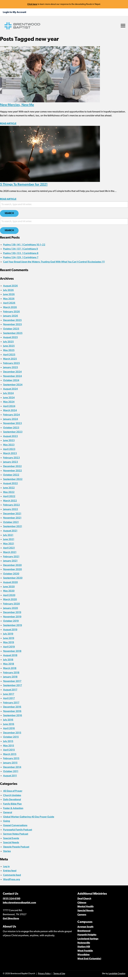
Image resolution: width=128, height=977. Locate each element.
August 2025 (10, 337)
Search (9, 213)
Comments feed (12, 874)
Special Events (11, 838)
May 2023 (9, 444)
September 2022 (12, 479)
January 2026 (10, 315)
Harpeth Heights (86, 935)
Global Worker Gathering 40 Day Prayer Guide (28, 816)
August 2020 (10, 582)
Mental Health (85, 906)
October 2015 (11, 736)
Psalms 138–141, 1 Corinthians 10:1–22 (24, 244)
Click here (32, 4)
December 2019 (12, 612)
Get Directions (11, 918)
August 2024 (10, 388)
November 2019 (12, 616)
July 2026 (8, 290)
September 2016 (12, 715)
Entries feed (9, 870)
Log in (6, 866)
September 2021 (12, 526)
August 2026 (10, 285)
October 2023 (11, 427)
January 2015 (10, 762)
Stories (7, 851)
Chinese (81, 902)
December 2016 (12, 706)
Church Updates (12, 795)
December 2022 (12, 466)
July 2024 (8, 393)
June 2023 (9, 440)
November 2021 (12, 517)
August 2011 (10, 775)
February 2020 (11, 603)
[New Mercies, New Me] (50, 74)
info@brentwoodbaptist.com (19, 902)
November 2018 (12, 651)
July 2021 (8, 535)
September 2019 (12, 625)
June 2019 (8, 638)
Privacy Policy (44, 973)
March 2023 (10, 453)
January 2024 (10, 418)
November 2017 (12, 681)
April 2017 (9, 698)
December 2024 (12, 371)
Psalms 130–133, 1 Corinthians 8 (20, 253)
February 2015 (11, 758)
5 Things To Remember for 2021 (24, 184)
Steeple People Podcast (16, 846)
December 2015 (12, 732)
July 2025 (8, 341)
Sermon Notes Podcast (15, 833)
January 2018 (10, 676)
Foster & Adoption (13, 808)
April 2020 (9, 595)
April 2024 (9, 406)
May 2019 (8, 642)
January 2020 (10, 608)
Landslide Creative (116, 973)
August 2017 (10, 689)
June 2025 (9, 345)
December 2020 (12, 565)
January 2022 (10, 509)
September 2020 (12, 577)
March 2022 (10, 500)
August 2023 (10, 436)
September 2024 (12, 384)
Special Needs (11, 842)
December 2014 (12, 767)
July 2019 (8, 633)
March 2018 (9, 668)
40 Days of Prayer (12, 790)
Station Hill (83, 947)
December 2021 (12, 513)
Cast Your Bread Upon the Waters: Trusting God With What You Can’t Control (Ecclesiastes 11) (54, 261)
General (7, 812)
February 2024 (11, 414)
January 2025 (10, 367)
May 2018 (8, 663)
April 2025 (9, 354)
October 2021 (11, 522)
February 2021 (11, 556)
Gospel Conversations (15, 825)
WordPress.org (11, 879)
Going (6, 820)
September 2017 (12, 685)
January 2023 (10, 461)
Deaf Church (84, 898)
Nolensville (83, 943)
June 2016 (8, 724)
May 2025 (9, 350)
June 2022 (9, 487)
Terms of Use (59, 973)
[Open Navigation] (123, 25)
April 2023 (9, 449)
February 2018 (11, 672)
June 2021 (8, 539)
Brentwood (83, 931)
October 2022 (11, 474)
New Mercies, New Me (17, 105)
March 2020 (10, 599)
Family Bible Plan (12, 803)
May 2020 (9, 590)
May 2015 (8, 745)
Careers (81, 914)
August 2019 (10, 629)
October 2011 (10, 771)
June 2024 (9, 397)
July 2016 (8, 719)
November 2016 (12, 711)
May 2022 (9, 492)
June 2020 (9, 586)
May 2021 (8, 543)
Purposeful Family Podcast (17, 829)
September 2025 (12, 333)
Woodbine (83, 954)
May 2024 (9, 401)
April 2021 (9, 547)
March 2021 (9, 552)
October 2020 (11, 573)
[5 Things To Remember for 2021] (50, 153)
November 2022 (12, 470)
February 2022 (11, 504)
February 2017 (11, 702)
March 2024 (10, 410)
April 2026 (9, 302)
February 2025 (11, 363)
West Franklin (85, 951)
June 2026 (9, 294)
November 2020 (12, 569)
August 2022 (10, 483)
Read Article (8, 123)
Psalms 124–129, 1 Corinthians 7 (20, 257)
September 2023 (12, 431)
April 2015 (9, 749)
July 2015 (8, 741)
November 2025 (12, 324)
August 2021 (10, 530)
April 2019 (9, 646)
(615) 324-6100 (11, 898)
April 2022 (9, 496)
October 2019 (11, 620)
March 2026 (10, 307)
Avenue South (85, 927)
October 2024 (11, 380)
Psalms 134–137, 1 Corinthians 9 (20, 248)
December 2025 (12, 320)
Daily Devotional (12, 799)
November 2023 (12, 423)
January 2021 (10, 560)
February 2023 (11, 457)
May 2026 (9, 298)
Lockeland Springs (87, 939)
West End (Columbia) (89, 959)
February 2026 (11, 311)
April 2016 (9, 728)
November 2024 (12, 376)
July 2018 (8, 659)
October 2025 (11, 328)
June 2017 (8, 693)
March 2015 (9, 754)
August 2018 (10, 655)
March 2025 (10, 358)
